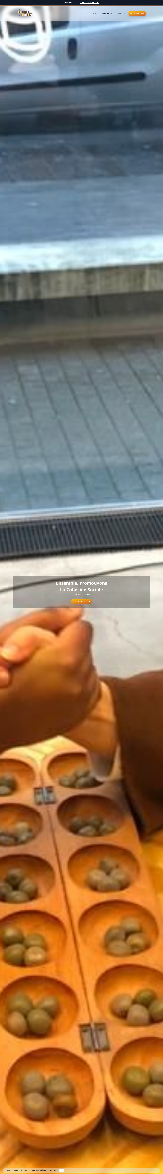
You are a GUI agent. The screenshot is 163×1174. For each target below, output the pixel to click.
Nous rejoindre (81, 601)
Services (122, 13)
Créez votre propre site (89, 2)
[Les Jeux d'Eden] (23, 13)
